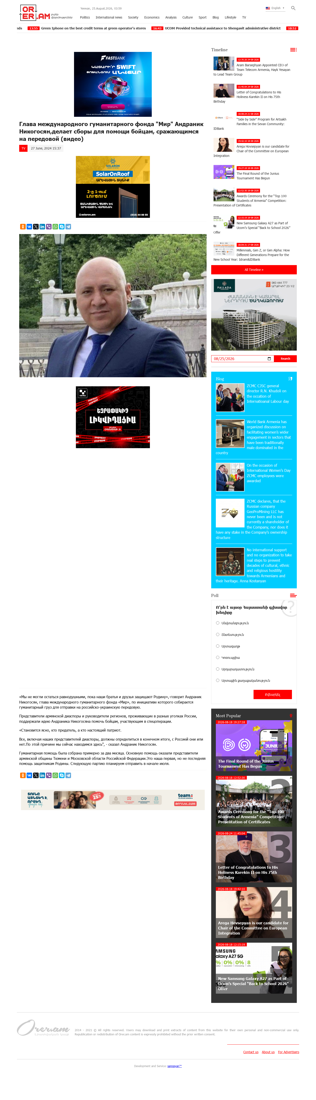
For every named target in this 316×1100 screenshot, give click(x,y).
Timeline (219, 49)
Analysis (171, 17)
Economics (151, 17)
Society (133, 17)
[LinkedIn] (42, 226)
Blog (216, 17)
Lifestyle (230, 17)
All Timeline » (254, 270)
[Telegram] (68, 226)
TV (244, 17)
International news (109, 17)
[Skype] (62, 226)
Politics (85, 17)
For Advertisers (288, 1052)
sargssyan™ (174, 1066)
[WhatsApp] (55, 226)
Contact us (250, 1052)
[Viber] (49, 226)
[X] (36, 226)
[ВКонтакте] (29, 226)
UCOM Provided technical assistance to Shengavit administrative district (167, 28)
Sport (203, 17)
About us (268, 1052)
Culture (188, 17)
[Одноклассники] (23, 226)
